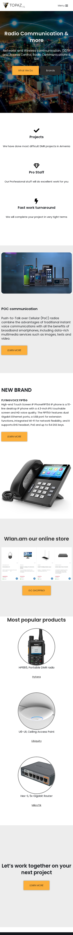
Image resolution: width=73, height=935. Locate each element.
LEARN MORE (14, 350)
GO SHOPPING (36, 590)
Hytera (36, 676)
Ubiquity (36, 741)
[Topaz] (15, 5)
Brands (50, 70)
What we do (25, 70)
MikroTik (36, 805)
